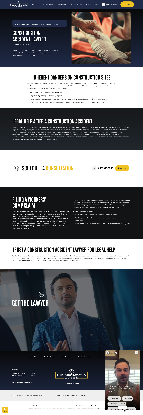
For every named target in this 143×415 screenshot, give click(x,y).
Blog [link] (96, 4)
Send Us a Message (32, 326)
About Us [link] (35, 4)
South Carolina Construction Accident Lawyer (36, 24)
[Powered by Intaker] (127, 410)
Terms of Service (119, 334)
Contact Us (127, 4)
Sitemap (83, 395)
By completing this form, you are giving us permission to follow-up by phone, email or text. (114, 318)
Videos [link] (88, 4)
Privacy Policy (108, 334)
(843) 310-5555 (55, 326)
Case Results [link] (61, 4)
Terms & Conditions (63, 395)
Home (17, 22)
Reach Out (122, 168)
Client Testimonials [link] (76, 4)
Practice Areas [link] (48, 4)
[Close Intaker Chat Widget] (136, 352)
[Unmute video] (108, 352)
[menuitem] (35, 4)
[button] (102, 168)
